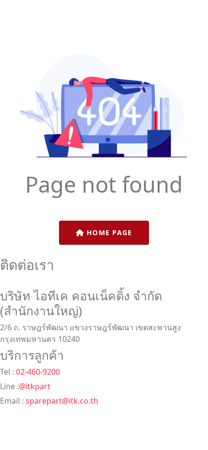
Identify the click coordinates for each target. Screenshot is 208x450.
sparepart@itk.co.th (62, 400)
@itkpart (34, 386)
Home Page (108, 232)
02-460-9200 (37, 371)
